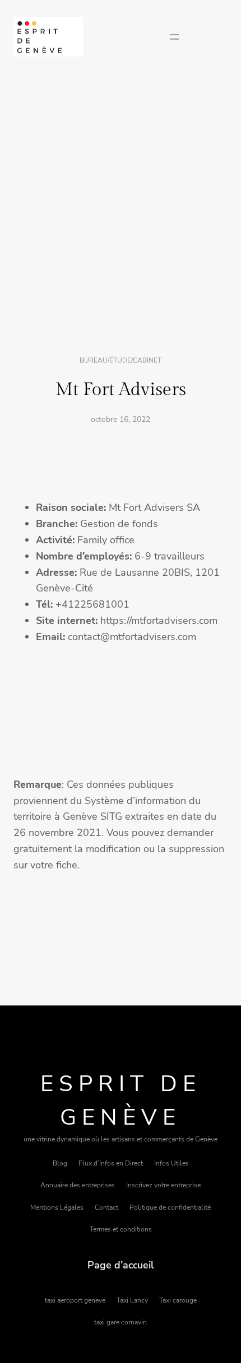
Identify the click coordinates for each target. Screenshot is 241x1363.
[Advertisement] (120, 207)
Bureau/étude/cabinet (120, 360)
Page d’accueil (120, 1265)
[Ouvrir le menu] (174, 37)
